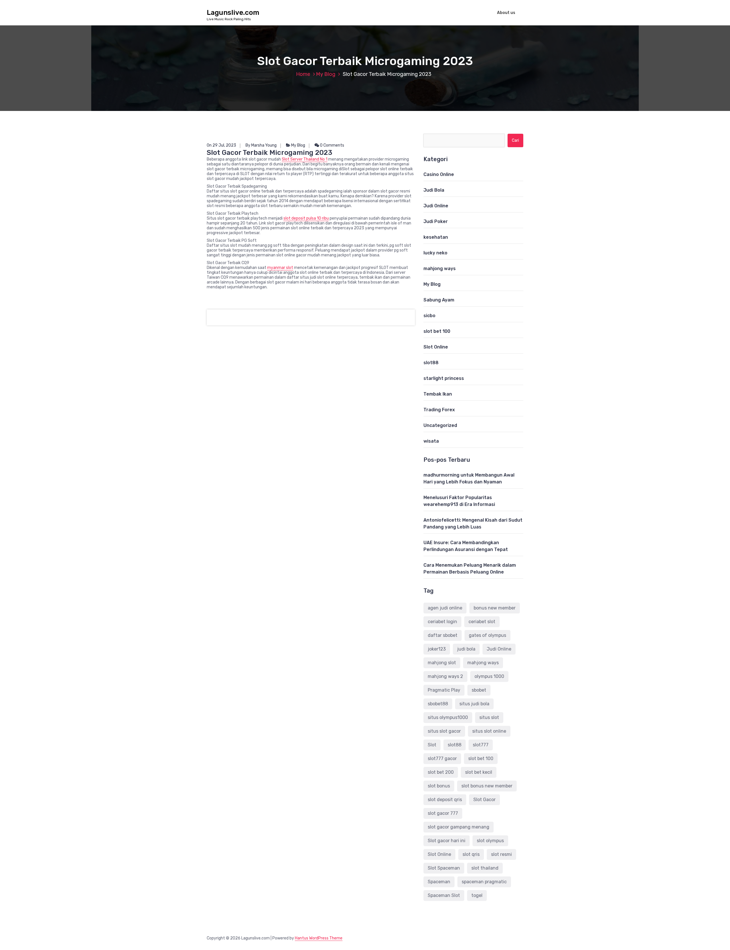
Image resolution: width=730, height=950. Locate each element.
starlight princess (443, 378)
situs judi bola (474, 703)
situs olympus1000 (448, 717)
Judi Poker (435, 221)
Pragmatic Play (444, 690)
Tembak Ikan (437, 394)
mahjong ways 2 (445, 676)
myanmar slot (280, 267)
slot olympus (490, 840)
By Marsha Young (261, 145)
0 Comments (331, 145)
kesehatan (435, 237)
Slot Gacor (484, 799)
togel (476, 895)
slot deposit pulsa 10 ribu (306, 218)
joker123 (437, 649)
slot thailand (484, 868)
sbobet (479, 690)
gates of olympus (487, 635)
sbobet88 (438, 703)
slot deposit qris (445, 799)
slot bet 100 (436, 331)
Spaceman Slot (444, 895)
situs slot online (489, 731)
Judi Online (435, 205)
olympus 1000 (489, 676)
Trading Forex (439, 409)
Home (303, 74)
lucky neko (435, 253)
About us (506, 12)
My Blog (325, 74)
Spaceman (439, 881)
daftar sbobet (442, 635)
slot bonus (439, 786)
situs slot (489, 717)
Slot (432, 745)
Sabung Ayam (438, 300)
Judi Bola (433, 190)
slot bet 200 (441, 772)
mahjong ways (439, 268)
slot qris (471, 854)
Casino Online (438, 174)
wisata (431, 441)
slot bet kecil (478, 772)
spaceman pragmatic (484, 881)
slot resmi (501, 854)
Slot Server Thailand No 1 (304, 159)
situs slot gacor (444, 731)
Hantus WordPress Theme (318, 938)
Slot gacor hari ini (446, 840)
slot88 (431, 362)
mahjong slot (442, 662)
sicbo (429, 315)
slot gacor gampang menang (458, 827)
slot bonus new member (486, 786)
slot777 (480, 745)
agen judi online (445, 608)
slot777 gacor (442, 758)
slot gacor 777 (443, 813)
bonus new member (495, 608)
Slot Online (435, 347)
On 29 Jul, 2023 (221, 145)
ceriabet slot (482, 621)
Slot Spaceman (444, 868)
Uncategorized (440, 425)
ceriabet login (442, 621)
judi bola (466, 649)
